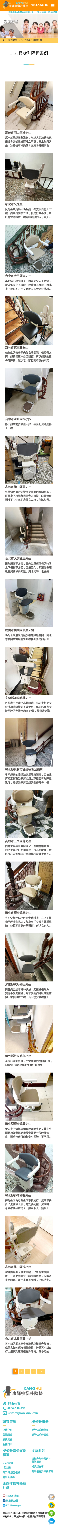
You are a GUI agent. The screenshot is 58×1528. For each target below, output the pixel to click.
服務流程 (7, 1439)
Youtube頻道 (12, 1495)
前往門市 (7, 1444)
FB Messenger (13, 1505)
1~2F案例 (8, 1463)
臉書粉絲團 (12, 1500)
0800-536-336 (16, 1408)
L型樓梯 (7, 1467)
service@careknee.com (23, 1413)
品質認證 (7, 1434)
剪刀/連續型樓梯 (11, 1472)
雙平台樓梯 (9, 1477)
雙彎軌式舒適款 (40, 1434)
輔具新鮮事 (38, 1466)
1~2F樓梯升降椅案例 (31, 40)
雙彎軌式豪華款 (40, 1429)
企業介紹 (7, 1429)
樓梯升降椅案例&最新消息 (41, 1460)
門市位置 (14, 1403)
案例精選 (12, 40)
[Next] (41, 1371)
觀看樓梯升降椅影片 (42, 1471)
